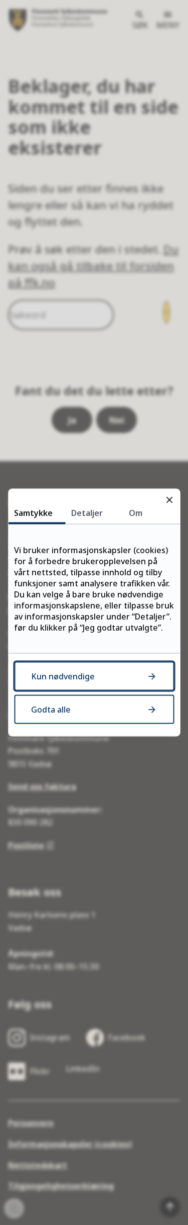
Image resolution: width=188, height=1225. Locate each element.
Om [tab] (135, 512)
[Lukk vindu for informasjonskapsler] (169, 499)
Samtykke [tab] (33, 512)
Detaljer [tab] (87, 512)
